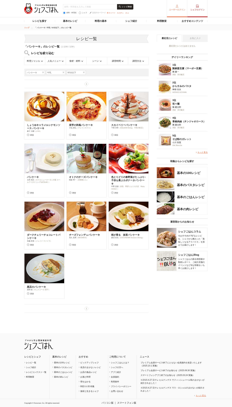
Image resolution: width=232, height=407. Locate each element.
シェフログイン (197, 10)
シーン (95, 61)
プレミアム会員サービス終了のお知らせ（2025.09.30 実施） (169, 370)
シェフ (84, 13)
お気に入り (195, 38)
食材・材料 (74, 61)
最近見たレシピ (169, 38)
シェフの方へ (117, 367)
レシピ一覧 (31, 362)
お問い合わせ (117, 391)
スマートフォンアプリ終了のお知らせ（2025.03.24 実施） (167, 375)
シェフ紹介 (131, 21)
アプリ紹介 (116, 372)
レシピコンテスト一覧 (36, 372)
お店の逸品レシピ (88, 372)
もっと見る (203, 152)
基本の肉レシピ (61, 377)
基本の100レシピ (62, 362)
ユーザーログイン (177, 10)
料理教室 (162, 21)
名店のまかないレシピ (90, 367)
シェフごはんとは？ (120, 362)
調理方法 (136, 61)
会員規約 (115, 377)
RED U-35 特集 (87, 386)
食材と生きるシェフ (89, 391)
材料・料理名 (71, 13)
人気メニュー (54, 61)
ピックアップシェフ (89, 362)
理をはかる (85, 381)
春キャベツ (111, 13)
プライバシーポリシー (121, 386)
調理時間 (116, 61)
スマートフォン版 (126, 402)
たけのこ (120, 13)
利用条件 (115, 381)
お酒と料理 (85, 377)
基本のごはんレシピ (63, 372)
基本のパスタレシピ (63, 367)
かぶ (127, 13)
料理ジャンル (33, 61)
